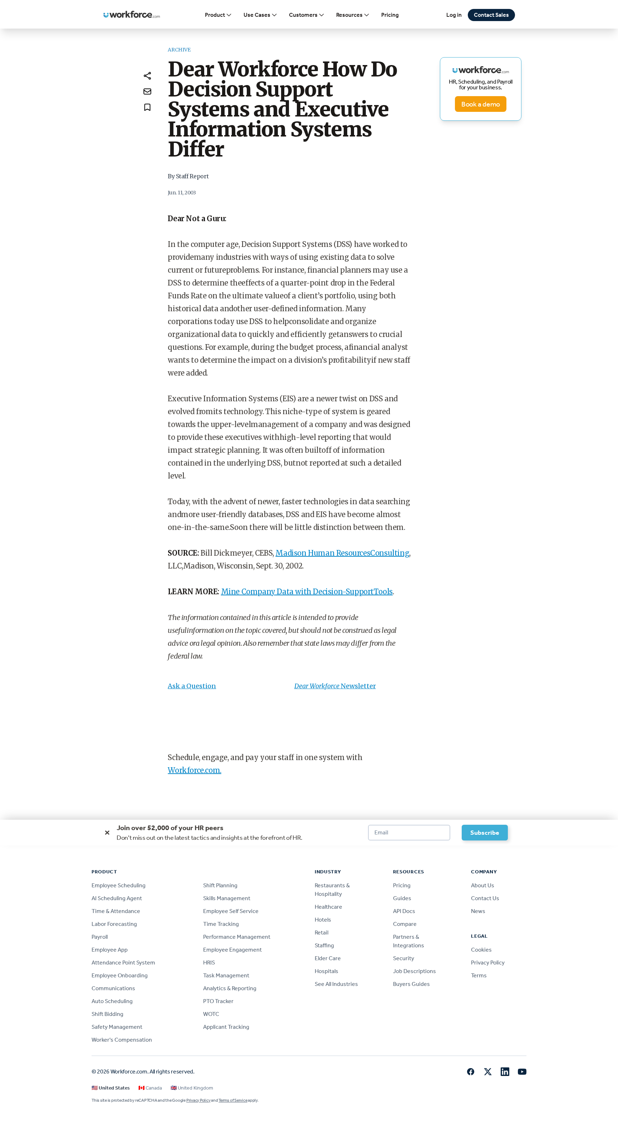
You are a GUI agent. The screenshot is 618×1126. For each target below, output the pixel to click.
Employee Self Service (231, 911)
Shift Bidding (107, 1014)
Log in (454, 14)
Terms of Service (233, 1100)
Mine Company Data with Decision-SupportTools (307, 591)
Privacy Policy (488, 962)
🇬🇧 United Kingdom (192, 1088)
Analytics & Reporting (229, 988)
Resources (349, 14)
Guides (402, 898)
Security (403, 958)
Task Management (226, 975)
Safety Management (117, 1026)
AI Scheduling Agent (117, 898)
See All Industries (336, 984)
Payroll (100, 936)
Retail (321, 932)
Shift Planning (220, 885)
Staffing (324, 945)
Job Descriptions (414, 971)
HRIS (209, 962)
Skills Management (226, 898)
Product (215, 14)
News (478, 911)
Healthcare (328, 906)
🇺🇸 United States (111, 1088)
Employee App (110, 949)
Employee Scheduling (119, 885)
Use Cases (257, 14)
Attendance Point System (123, 962)
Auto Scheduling (112, 1001)
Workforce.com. (194, 770)
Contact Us (485, 898)
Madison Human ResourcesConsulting (342, 553)
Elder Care (328, 958)
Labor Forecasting (114, 924)
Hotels (323, 919)
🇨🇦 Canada (150, 1088)
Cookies (481, 949)
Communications (113, 988)
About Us (482, 885)
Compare (405, 924)
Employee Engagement (232, 949)
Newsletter (358, 686)
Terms (479, 975)
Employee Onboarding (120, 975)
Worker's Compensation (122, 1039)
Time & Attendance (116, 911)
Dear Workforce (317, 686)
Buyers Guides (411, 984)
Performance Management (236, 936)
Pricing (390, 14)
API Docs (404, 911)
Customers (303, 14)
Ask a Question (192, 686)
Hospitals (326, 971)
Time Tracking (221, 924)
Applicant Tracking (226, 1026)
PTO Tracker (218, 1001)
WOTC (211, 1014)
